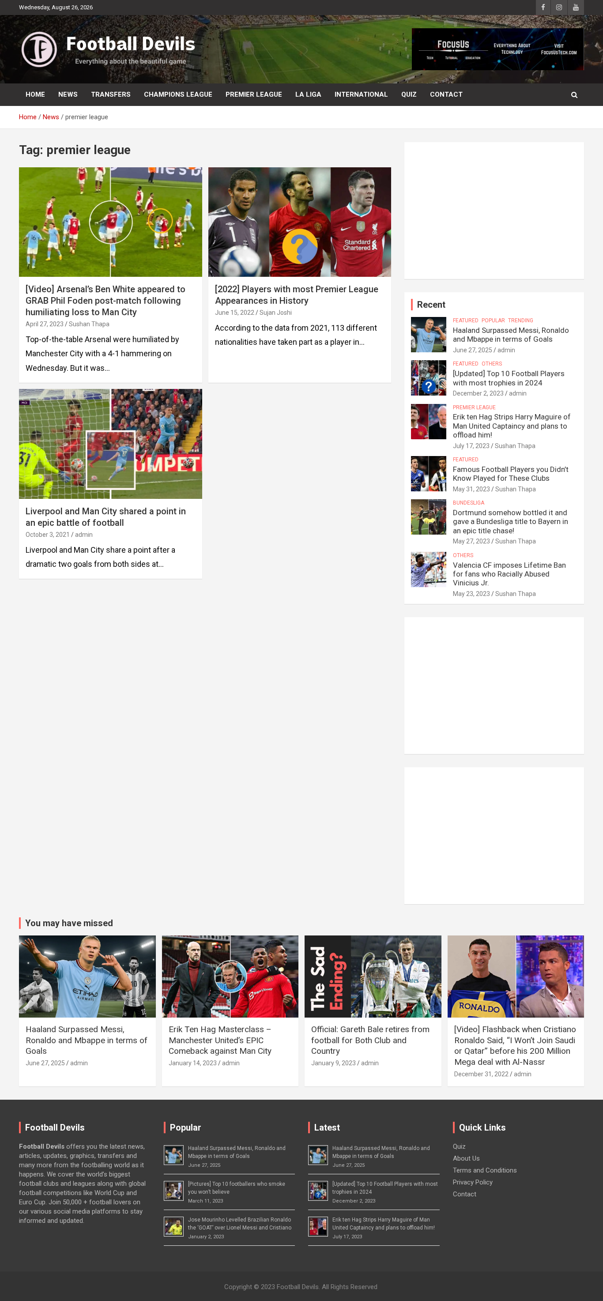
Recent (431, 304)
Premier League (254, 94)
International (361, 94)
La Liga (308, 94)
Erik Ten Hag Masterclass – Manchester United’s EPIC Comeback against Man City (220, 1040)
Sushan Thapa (89, 324)
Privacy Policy (473, 1182)
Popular (493, 320)
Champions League (178, 94)
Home (35, 94)
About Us (466, 1158)
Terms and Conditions (485, 1170)
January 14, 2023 (193, 1063)
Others (492, 364)
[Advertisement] (494, 210)
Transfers (111, 94)
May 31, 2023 (471, 489)
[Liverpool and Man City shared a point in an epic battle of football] (111, 443)
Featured (466, 320)
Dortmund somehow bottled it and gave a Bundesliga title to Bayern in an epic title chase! (510, 521)
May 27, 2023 (471, 541)
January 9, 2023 (333, 1063)
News (68, 94)
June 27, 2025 (472, 350)
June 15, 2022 (234, 312)
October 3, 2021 (48, 534)
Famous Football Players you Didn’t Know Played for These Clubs (511, 474)
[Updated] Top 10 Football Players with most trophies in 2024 (509, 378)
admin (84, 534)
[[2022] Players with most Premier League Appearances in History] (299, 222)
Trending (520, 320)
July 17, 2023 (471, 445)
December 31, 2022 (481, 1074)
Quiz (409, 94)
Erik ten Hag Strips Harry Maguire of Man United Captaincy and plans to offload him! (512, 425)
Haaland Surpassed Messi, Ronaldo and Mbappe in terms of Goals (511, 334)
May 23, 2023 (471, 593)
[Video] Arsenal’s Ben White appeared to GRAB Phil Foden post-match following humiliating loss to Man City (105, 300)
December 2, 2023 (478, 393)
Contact (446, 94)
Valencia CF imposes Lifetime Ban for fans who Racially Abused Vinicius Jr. (509, 574)
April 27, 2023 (45, 324)
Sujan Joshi (276, 312)
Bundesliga (468, 503)
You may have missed (69, 923)
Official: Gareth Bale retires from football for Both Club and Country (370, 1040)
